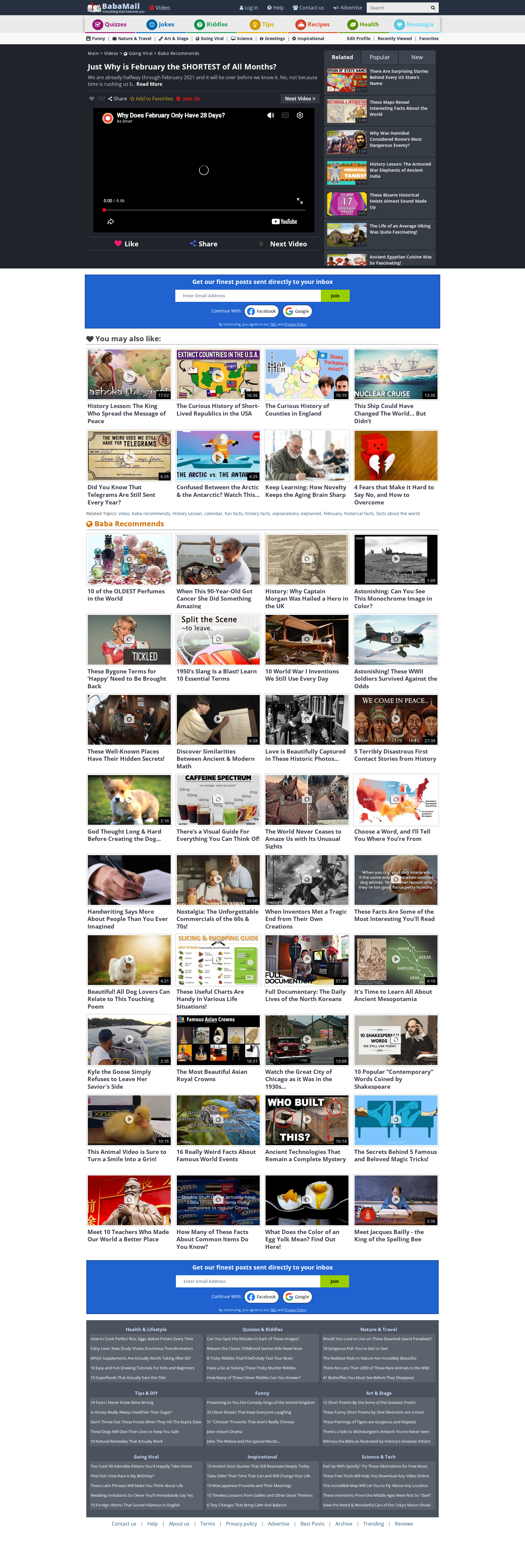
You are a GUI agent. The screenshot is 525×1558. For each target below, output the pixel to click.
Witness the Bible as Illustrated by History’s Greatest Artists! (376, 1441)
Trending (373, 1523)
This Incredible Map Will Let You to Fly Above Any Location (375, 1485)
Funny (98, 38)
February (333, 513)
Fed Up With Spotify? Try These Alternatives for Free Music (375, 1466)
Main (93, 53)
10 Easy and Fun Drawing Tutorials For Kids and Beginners (142, 1368)
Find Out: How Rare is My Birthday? (122, 1476)
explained (311, 513)
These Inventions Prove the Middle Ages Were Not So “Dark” (377, 1495)
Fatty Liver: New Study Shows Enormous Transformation (142, 1348)
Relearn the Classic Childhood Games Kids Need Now (254, 1348)
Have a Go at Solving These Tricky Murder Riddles (251, 1368)
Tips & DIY (146, 1393)
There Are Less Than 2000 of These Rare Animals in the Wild (376, 1368)
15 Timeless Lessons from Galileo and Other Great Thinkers (260, 1495)
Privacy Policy (295, 324)
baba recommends (151, 513)
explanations (286, 513)
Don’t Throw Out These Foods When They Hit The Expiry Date (146, 1422)
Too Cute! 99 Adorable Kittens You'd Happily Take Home (141, 1466)
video (123, 513)
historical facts (359, 513)
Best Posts (312, 1523)
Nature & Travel (134, 38)
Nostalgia (420, 24)
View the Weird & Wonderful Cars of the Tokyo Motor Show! (377, 1505)
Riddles (217, 24)
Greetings (275, 38)
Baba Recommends (179, 53)
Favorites (429, 38)
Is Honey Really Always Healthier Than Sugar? (131, 1412)
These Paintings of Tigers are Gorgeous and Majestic (369, 1422)
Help (278, 7)
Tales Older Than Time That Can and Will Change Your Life (258, 1476)
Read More (149, 84)
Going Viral (212, 38)
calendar (213, 513)
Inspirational (310, 38)
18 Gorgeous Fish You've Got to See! (355, 1348)
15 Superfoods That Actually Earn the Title (128, 1377)
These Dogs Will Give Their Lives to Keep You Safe (135, 1431)
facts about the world (398, 513)
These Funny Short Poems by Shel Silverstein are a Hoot (373, 1412)
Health (369, 24)
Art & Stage (176, 38)
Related (342, 57)
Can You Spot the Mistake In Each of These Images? (253, 1338)
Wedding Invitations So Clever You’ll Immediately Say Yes (142, 1495)
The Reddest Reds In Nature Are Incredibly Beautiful (369, 1358)
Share (120, 98)
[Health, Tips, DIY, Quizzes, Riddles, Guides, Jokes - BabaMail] (115, 7)
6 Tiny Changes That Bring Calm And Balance (247, 1505)
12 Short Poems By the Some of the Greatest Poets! (369, 1402)
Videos (111, 53)
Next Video (298, 98)
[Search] (433, 7)
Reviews (404, 1523)
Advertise (351, 7)
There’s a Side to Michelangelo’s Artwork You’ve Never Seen (376, 1431)
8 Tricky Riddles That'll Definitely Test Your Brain (250, 1358)
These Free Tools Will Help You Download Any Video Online (376, 1476)
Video (163, 7)
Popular (380, 57)
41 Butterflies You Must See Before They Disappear (368, 1377)
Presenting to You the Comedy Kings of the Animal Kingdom (261, 1402)
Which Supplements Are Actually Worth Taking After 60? (141, 1358)
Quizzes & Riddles (262, 1329)
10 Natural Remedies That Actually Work (127, 1441)
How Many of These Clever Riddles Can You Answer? (254, 1377)
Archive (343, 1523)
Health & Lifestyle (146, 1329)
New (417, 57)
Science (244, 38)
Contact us (312, 7)
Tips (268, 24)
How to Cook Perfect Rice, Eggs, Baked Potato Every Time (142, 1338)
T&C (273, 324)
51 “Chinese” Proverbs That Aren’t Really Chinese (250, 1422)
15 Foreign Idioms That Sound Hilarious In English (135, 1505)
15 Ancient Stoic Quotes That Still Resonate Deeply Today (258, 1466)
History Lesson (187, 513)
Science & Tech (379, 1457)
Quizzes (115, 24)
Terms (208, 1523)
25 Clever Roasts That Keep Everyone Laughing (249, 1412)
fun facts (234, 513)
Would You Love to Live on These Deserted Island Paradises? (377, 1338)
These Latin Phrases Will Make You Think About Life (137, 1485)
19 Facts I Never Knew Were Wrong (122, 1402)
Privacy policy (241, 1523)
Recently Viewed (395, 38)
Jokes (166, 24)
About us (179, 1523)
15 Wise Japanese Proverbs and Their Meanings (249, 1485)
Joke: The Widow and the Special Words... (243, 1441)
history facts (257, 513)
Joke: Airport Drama (224, 1431)
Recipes (319, 24)
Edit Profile (358, 38)
